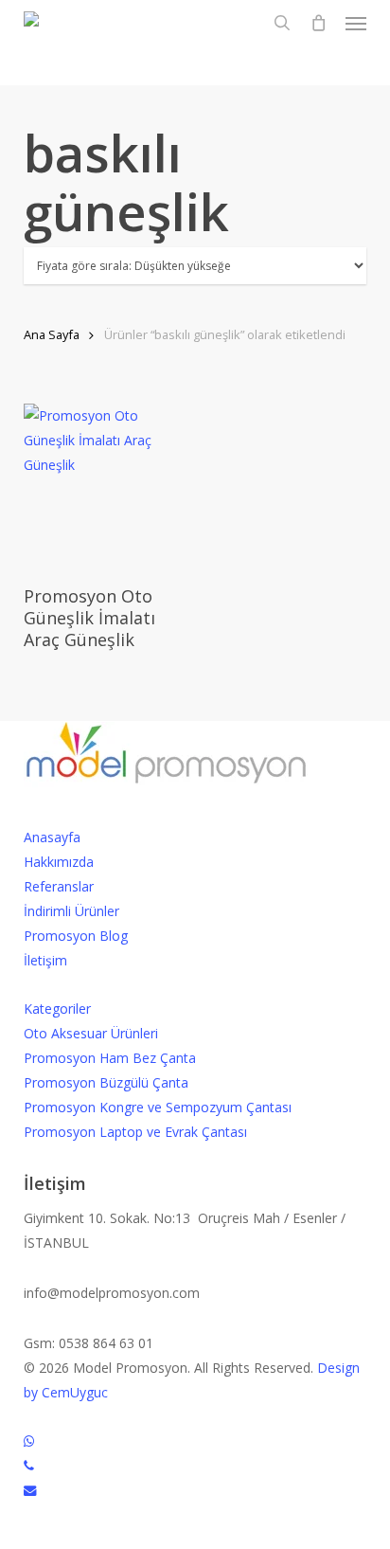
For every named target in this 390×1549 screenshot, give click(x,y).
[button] (356, 22)
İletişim (45, 960)
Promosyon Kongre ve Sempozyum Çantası (158, 1107)
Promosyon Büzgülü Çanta (106, 1082)
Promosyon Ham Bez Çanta (110, 1058)
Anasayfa (52, 837)
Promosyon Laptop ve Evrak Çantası (135, 1132)
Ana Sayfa (52, 334)
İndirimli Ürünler (71, 911)
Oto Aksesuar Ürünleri (91, 1033)
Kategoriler (57, 1009)
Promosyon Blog (76, 936)
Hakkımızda (59, 862)
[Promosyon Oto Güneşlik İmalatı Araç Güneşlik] (105, 485)
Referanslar (59, 886)
